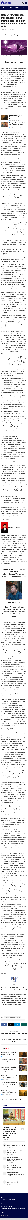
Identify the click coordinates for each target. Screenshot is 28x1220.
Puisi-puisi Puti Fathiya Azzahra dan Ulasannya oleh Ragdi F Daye (17, 124)
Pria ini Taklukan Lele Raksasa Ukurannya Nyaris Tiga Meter (14, 1166)
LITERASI (9, 7)
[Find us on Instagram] (5, 1215)
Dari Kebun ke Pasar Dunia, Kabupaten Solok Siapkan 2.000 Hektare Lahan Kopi (15, 1159)
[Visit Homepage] (6, 2)
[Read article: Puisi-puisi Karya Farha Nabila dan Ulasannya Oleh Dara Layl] (23, 1078)
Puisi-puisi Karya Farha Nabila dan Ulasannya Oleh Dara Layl (9, 1076)
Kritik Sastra (11, 1019)
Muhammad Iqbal (20, 1019)
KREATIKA (12, 12)
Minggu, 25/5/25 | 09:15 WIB (7, 1073)
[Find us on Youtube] (7, 1215)
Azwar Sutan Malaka (10, 1017)
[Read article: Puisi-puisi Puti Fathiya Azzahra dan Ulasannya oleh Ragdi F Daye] (4, 124)
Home (2, 12)
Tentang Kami (22, 1208)
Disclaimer (11, 1206)
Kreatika (4, 1019)
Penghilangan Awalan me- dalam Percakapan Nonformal (15, 1151)
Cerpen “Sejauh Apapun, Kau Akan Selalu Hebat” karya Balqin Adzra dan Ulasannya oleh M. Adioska (9, 1084)
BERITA (3, 7)
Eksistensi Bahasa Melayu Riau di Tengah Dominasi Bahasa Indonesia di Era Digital (15, 1174)
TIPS (23, 7)
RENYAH (17, 7)
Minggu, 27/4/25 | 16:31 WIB (7, 1094)
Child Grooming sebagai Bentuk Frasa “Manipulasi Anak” (14, 1181)
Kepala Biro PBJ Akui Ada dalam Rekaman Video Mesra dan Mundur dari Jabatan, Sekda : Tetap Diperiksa (10, 1132)
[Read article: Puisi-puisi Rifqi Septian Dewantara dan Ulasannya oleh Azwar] (4, 117)
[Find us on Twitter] (3, 1215)
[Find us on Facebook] (1, 1215)
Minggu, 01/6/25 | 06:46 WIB (15, 127)
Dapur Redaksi (4, 1206)
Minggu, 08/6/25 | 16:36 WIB (15, 120)
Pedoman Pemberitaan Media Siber (10, 1208)
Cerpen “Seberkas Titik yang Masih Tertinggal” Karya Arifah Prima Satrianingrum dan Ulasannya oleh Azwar (8, 1068)
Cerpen (18, 1017)
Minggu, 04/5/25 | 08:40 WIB (7, 1088)
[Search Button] (23, 3)
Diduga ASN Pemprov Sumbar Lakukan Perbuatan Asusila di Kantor (16, 1144)
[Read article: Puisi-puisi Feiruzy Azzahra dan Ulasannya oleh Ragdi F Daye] (23, 1093)
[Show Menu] (26, 3)
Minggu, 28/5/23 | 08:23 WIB (7, 29)
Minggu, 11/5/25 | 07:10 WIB (7, 1079)
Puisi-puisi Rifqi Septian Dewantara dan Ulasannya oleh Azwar (17, 117)
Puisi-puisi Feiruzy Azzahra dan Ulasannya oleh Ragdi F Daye (9, 1091)
